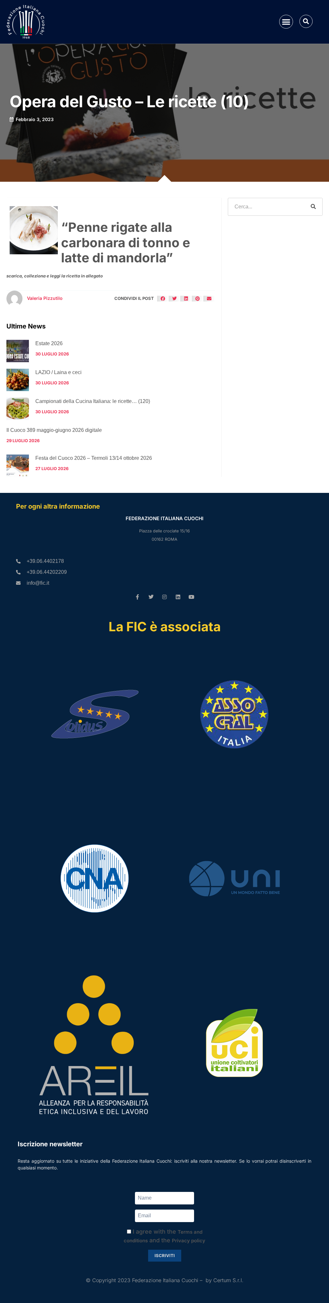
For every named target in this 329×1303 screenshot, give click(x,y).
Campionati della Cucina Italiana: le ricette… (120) (92, 401)
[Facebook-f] (137, 597)
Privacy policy (188, 1240)
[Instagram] (164, 597)
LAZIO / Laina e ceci (58, 372)
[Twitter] (151, 597)
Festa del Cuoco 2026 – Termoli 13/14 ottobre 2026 (93, 458)
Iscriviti (165, 1255)
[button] (286, 22)
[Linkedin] (178, 597)
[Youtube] (191, 597)
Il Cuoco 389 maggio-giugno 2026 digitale (54, 430)
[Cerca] (313, 206)
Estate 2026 (49, 343)
